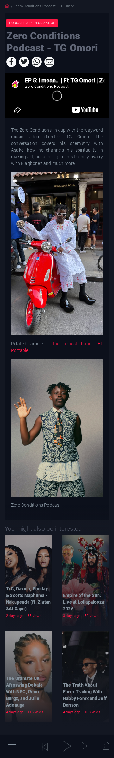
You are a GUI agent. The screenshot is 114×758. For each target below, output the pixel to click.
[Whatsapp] (37, 62)
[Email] (49, 62)
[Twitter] (24, 62)
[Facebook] (11, 62)
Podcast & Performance (32, 23)
